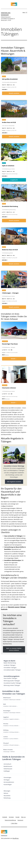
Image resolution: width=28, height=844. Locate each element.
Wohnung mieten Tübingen (12, 685)
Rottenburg (7, 798)
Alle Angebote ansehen (14, 482)
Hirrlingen (7, 780)
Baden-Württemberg (10, 663)
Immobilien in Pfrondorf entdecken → (11, 745)
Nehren (6, 793)
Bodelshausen (8, 766)
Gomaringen (7, 777)
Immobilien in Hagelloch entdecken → (11, 719)
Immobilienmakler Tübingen (12, 670)
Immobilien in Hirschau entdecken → (11, 725)
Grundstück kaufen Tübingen (12, 683)
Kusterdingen (8, 784)
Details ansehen (14, 93)
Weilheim (13, 751)
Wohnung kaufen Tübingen (12, 681)
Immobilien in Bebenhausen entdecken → (12, 699)
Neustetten (7, 795)
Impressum (4, 835)
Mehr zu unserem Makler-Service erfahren (14, 649)
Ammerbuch (7, 764)
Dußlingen (7, 771)
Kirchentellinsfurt (9, 782)
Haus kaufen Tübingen (10, 678)
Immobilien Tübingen (10, 667)
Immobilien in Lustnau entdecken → (11, 738)
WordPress (16, 838)
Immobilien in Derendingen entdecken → (12, 712)
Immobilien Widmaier (5, 14)
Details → (14, 359)
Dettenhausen (8, 769)
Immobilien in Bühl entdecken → (10, 706)
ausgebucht (14, 180)
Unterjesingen (6, 751)
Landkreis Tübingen (9, 665)
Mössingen (7, 791)
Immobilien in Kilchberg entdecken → (11, 732)
